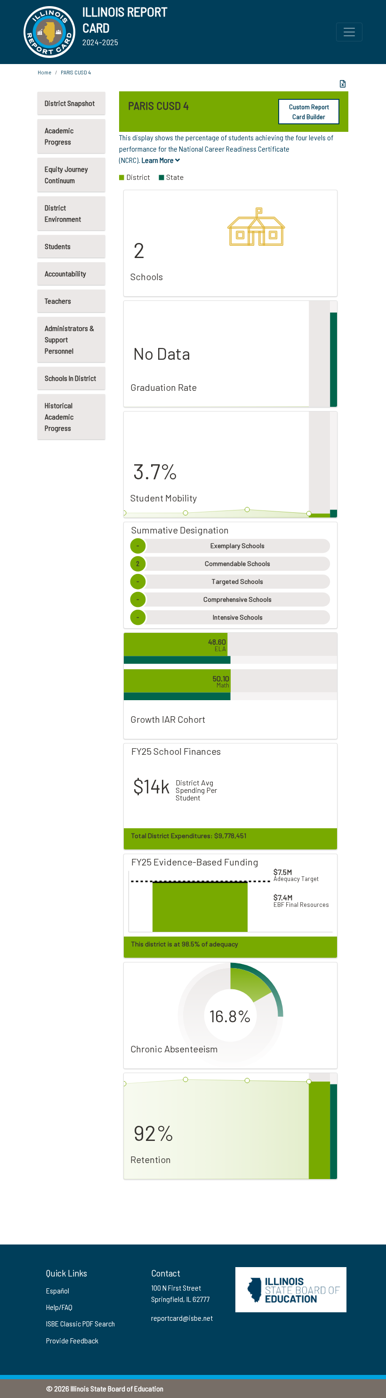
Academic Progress (59, 136)
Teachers (58, 300)
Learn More (158, 159)
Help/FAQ (59, 1306)
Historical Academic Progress (59, 416)
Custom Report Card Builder (309, 112)
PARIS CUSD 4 (76, 72)
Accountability (65, 273)
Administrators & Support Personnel (69, 339)
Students (58, 246)
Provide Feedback (72, 1340)
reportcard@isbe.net (182, 1317)
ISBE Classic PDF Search (80, 1323)
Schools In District (70, 377)
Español (57, 1290)
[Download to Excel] (342, 83)
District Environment (63, 213)
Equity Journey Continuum (66, 174)
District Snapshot (70, 102)
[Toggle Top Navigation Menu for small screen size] (349, 32)
